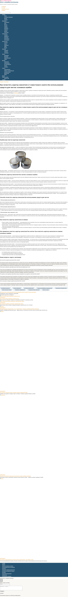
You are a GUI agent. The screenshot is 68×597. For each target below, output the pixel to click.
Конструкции (4, 41)
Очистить (6, 51)
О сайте (3, 563)
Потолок (6, 42)
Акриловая (6, 55)
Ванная (5, 18)
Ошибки (3, 79)
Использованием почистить (19, 292)
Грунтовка (6, 37)
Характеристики (7, 57)
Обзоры (3, 564)
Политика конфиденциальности (8, 569)
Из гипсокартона (7, 64)
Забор (5, 46)
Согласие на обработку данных (8, 571)
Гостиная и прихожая (8, 17)
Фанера (5, 31)
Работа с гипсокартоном (9, 70)
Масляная (6, 56)
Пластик (6, 29)
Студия (3, 7)
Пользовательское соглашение (8, 567)
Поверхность (4, 33)
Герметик (6, 50)
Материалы (4, 20)
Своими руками (7, 72)
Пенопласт (6, 32)
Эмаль (5, 59)
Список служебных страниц (7, 566)
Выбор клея (6, 78)
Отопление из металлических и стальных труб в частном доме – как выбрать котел (16, 559)
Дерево (5, 26)
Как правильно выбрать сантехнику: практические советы (11, 303)
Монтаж (3, 60)
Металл (5, 24)
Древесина (6, 61)
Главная (3, 14)
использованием (10, 292)
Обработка (6, 36)
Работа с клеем (5, 77)
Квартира (4, 6)
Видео (5, 74)
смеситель (34, 292)
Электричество (7, 69)
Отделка (6, 35)
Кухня (5, 15)
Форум (3, 75)
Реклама (4, 572)
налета (26, 292)
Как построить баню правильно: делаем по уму (9, 298)
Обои (5, 23)
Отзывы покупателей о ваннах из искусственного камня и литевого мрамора (15, 476)
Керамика (6, 28)
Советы (3, 68)
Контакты (4, 568)
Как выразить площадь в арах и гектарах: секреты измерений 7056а (13, 392)
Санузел (5, 19)
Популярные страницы (6, 576)
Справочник (4, 574)
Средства (4, 49)
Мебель (3, 10)
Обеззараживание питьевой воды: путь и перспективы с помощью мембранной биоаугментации (19, 308)
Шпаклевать (6, 38)
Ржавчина (6, 52)
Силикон (6, 27)
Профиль (6, 66)
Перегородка (7, 63)
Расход (5, 65)
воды (5, 292)
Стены (5, 43)
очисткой (30, 292)
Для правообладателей (6, 573)
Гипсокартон (6, 22)
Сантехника (16, 93)
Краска (3, 54)
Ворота (5, 47)
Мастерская (6, 73)
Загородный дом (5, 9)
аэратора (2, 292)
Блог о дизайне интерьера (9, 2)
